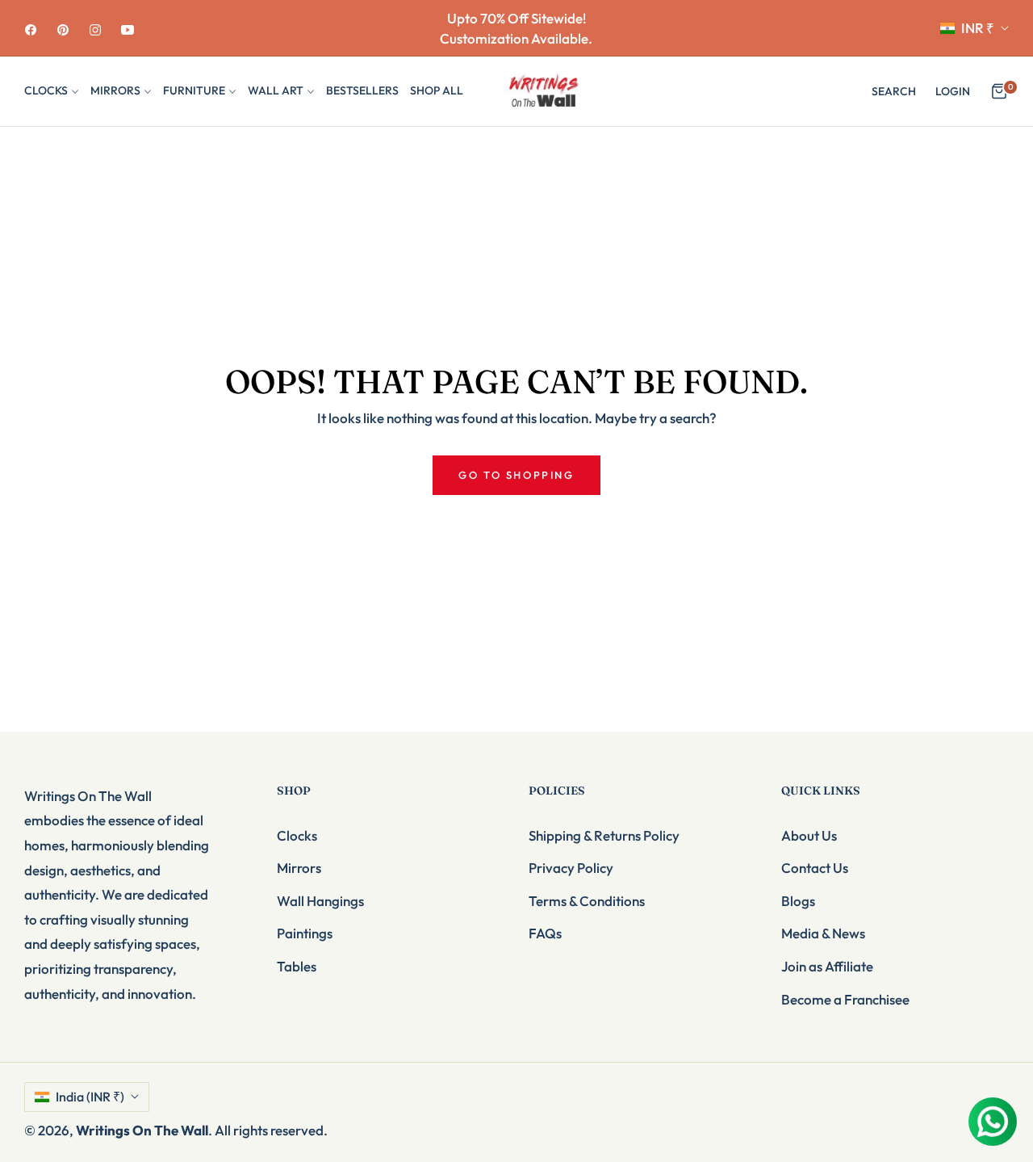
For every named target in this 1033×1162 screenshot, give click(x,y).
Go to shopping (516, 474)
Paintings (304, 933)
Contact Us (814, 867)
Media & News (823, 933)
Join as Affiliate (827, 966)
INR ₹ (977, 27)
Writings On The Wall (142, 1130)
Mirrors (299, 867)
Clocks (297, 835)
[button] (894, 91)
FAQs (545, 933)
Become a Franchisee (845, 999)
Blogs (798, 900)
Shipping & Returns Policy (604, 835)
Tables (296, 966)
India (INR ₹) (90, 1097)
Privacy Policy (571, 867)
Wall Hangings (320, 900)
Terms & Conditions (587, 900)
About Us (809, 835)
